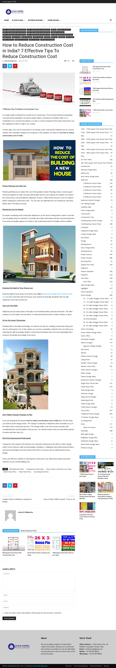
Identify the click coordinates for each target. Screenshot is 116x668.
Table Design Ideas (88, 404)
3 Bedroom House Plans (57, 32)
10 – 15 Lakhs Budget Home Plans (96, 298)
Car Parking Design (88, 204)
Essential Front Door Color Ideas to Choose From (87, 517)
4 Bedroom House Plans (92, 190)
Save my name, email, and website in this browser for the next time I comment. (33, 613)
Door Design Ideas (88, 248)
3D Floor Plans (86, 159)
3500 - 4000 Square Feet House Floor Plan (38, 34)
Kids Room (85, 349)
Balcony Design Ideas (89, 170)
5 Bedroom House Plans (92, 193)
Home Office (85, 336)
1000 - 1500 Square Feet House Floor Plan (22, 26)
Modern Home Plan (8, 39)
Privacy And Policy (96, 666)
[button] (111, 20)
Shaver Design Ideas (88, 376)
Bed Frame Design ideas (90, 176)
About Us (68, 666)
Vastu (83, 424)
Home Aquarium (87, 292)
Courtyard (84, 227)
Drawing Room (86, 251)
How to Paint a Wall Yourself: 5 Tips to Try (59, 499)
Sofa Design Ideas (87, 390)
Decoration (85, 237)
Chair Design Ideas (88, 210)
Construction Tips (87, 217)
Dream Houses (16, 37)
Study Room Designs (88, 397)
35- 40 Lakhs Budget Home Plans (95, 315)
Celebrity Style (86, 207)
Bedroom (53, 29)
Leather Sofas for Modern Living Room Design (17, 500)
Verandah (84, 431)
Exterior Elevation (38, 37)
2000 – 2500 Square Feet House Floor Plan (96, 139)
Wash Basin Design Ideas (90, 444)
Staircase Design (87, 393)
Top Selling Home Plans (41, 472)
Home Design (53, 20)
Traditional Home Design (47, 39)
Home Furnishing (87, 329)
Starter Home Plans (25, 472)
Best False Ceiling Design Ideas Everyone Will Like (87, 496)
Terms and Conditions (81, 666)
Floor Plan (54, 37)
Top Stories (85, 410)
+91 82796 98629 (92, 651)
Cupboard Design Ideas (89, 231)
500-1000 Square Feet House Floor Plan (61, 34)
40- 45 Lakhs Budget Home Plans (95, 322)
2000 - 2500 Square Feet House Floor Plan (14, 32)
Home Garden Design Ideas (91, 332)
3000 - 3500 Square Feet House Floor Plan (14, 34)
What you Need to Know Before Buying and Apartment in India (105, 496)
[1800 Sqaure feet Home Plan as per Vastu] (63, 543)
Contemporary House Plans (91, 224)
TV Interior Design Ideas (90, 417)
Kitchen (83, 353)
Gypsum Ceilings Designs (92, 346)
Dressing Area (86, 261)
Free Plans (47, 37)
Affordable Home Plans (16, 469)
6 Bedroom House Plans (92, 197)
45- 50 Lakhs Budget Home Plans (95, 326)
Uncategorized (86, 420)
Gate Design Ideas (87, 285)
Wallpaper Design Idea (89, 437)
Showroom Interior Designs (91, 380)
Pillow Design (86, 373)
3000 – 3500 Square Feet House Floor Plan (96, 149)
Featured (84, 275)
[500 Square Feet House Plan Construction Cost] (13, 543)
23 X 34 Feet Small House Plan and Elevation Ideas (104, 476)
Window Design (86, 448)
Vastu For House (89, 427)
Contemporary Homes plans (35, 469)
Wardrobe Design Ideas (89, 441)
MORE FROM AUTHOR (28, 531)
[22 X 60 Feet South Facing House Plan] (85, 102)
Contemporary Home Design (91, 220)
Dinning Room (86, 244)
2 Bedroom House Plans (64, 29)
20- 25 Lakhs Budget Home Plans (95, 305)
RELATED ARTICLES (11, 531)
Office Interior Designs (89, 370)
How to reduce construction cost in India (58, 469)
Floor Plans (17, 20)
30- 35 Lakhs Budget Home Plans (95, 312)
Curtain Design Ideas (88, 234)
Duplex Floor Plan (26, 37)
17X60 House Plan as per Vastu (103, 110)
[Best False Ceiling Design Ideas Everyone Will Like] (87, 487)
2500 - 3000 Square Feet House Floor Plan (38, 32)
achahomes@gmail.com (94, 649)
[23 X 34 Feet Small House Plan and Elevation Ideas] (106, 467)
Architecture (85, 166)
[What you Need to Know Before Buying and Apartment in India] (106, 487)
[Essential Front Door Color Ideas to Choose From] (87, 507)
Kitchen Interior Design (89, 356)
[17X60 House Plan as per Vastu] (85, 113)
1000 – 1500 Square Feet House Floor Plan (96, 129)
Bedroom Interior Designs (90, 200)
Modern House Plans (10, 472)
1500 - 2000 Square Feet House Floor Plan (38, 29)
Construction (85, 214)
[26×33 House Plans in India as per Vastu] (38, 543)
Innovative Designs (88, 339)
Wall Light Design (87, 434)
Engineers (84, 268)
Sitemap (106, 666)
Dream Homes (7, 37)
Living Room (85, 359)
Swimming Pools (87, 400)
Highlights (61, 37)
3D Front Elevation (90, 319)
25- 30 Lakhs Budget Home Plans (95, 309)
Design (83, 241)
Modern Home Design (89, 363)
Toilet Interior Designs (89, 407)
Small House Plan (34, 39)
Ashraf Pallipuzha (11, 61)
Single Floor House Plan (21, 39)
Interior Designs (35, 20)
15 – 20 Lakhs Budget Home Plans (96, 302)
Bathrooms (85, 173)
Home (6, 20)
